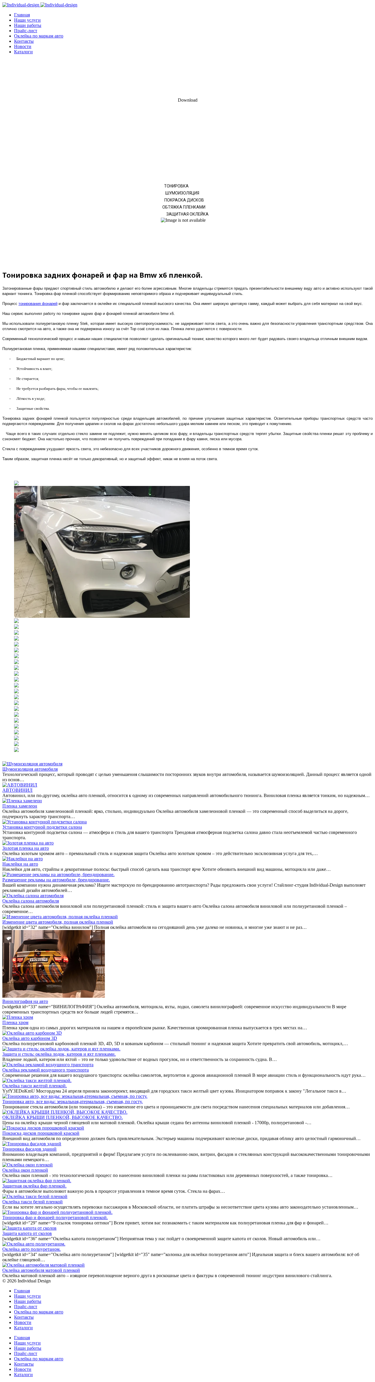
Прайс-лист (25, 30)
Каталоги (23, 51)
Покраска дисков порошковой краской (40, 1133)
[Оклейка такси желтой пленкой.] (36, 1080)
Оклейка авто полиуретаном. (31, 1249)
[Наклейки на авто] (22, 858)
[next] (365, 616)
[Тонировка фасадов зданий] (31, 1143)
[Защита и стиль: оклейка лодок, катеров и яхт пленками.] (61, 1048)
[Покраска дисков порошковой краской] (43, 1127)
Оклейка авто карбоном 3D (29, 1038)
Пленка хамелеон (19, 805)
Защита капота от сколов (27, 1233)
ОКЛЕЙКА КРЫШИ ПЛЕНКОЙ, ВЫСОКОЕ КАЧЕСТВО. (62, 1117)
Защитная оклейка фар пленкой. (34, 1185)
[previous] (10, 616)
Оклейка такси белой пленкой (32, 1201)
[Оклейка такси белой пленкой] (34, 1196)
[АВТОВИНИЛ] (19, 784)
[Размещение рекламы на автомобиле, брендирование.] (58, 874)
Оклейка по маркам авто (38, 35)
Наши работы (27, 25)
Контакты (24, 41)
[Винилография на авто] (53, 996)
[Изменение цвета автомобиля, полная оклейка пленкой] (60, 916)
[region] (187, 161)
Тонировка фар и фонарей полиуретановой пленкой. (55, 1217)
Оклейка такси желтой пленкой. (34, 1085)
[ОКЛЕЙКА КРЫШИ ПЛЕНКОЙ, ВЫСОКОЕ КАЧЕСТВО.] (64, 1112)
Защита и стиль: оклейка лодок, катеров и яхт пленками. (59, 1054)
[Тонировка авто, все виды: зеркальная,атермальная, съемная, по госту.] (74, 1096)
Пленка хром (15, 1022)
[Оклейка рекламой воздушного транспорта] (47, 1064)
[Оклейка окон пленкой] (27, 1164)
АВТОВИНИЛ (17, 790)
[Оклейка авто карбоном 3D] (32, 1032)
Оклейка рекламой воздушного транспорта (45, 1069)
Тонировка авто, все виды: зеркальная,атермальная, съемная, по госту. (72, 1101)
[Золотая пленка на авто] (28, 842)
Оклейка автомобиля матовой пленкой (41, 1270)
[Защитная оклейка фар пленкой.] (36, 1180)
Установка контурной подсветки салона (42, 827)
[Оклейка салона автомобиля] (33, 895)
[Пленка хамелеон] (22, 800)
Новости (22, 46)
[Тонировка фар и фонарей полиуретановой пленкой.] (57, 1212)
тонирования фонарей (37, 303)
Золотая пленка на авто (25, 848)
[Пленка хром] (17, 1017)
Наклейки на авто (20, 863)
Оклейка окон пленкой (25, 1170)
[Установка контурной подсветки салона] (44, 821)
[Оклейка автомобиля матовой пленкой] (43, 1264)
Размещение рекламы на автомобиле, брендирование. (56, 879)
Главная (22, 14)
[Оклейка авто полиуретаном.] (33, 1243)
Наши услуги (27, 20)
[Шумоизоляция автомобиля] (32, 763)
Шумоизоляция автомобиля (30, 769)
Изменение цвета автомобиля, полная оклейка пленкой (57, 921)
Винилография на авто (25, 1001)
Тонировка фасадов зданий (29, 1148)
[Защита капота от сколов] (29, 1228)
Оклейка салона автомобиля (30, 900)
